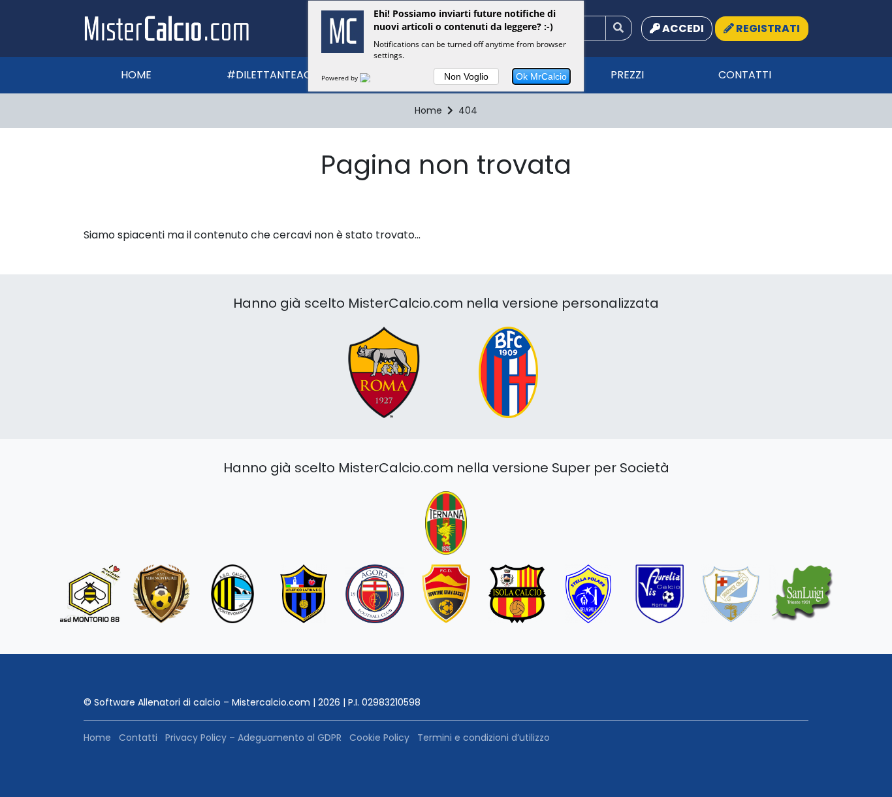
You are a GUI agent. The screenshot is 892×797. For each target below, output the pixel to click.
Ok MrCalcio (541, 76)
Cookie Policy (379, 737)
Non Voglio (466, 76)
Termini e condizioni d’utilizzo (483, 737)
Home (136, 74)
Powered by (340, 77)
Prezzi (627, 74)
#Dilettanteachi (274, 74)
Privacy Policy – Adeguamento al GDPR (253, 737)
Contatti (744, 74)
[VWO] (373, 77)
